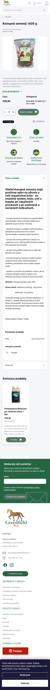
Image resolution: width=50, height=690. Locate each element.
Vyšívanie (6, 638)
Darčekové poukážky (11, 603)
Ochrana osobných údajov (13, 614)
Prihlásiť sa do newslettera (16, 497)
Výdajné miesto (9, 634)
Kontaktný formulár (15, 574)
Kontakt (6, 622)
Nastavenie (25, 675)
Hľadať (44, 10)
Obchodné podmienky (11, 587)
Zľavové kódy (8, 599)
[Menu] (47, 3)
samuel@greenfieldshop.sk (18, 553)
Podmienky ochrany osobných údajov (17, 591)
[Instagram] (11, 564)
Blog (4, 618)
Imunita (14, 353)
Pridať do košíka (26, 112)
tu (29, 669)
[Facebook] (5, 564)
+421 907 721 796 (15, 558)
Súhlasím (25, 683)
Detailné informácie (11, 91)
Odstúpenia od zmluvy (11, 630)
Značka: (8, 31)
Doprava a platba (9, 595)
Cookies (6, 626)
